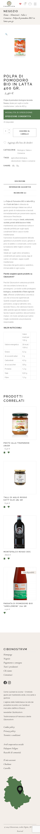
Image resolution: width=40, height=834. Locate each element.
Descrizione (20, 181)
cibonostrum (16, 161)
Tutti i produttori (11, 666)
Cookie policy (9, 727)
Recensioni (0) (20, 193)
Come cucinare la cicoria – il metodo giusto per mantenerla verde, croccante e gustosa (20, 695)
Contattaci (8, 674)
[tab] (20, 181)
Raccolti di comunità (12, 752)
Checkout (7, 764)
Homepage (8, 654)
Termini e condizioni (12, 735)
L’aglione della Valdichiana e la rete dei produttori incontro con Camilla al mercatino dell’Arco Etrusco (18, 705)
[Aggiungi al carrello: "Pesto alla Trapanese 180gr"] (4, 452)
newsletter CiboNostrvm (13, 712)
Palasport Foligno (11, 748)
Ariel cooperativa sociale (14, 744)
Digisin (26, 827)
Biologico (21, 150)
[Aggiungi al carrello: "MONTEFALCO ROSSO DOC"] (4, 558)
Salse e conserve (28, 161)
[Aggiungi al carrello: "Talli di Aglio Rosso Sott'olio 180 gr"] (4, 507)
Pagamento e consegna (13, 662)
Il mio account (9, 760)
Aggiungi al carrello (25, 132)
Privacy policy (9, 731)
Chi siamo (8, 670)
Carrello (7, 768)
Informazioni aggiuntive (20, 187)
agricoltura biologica (19, 158)
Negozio (7, 658)
